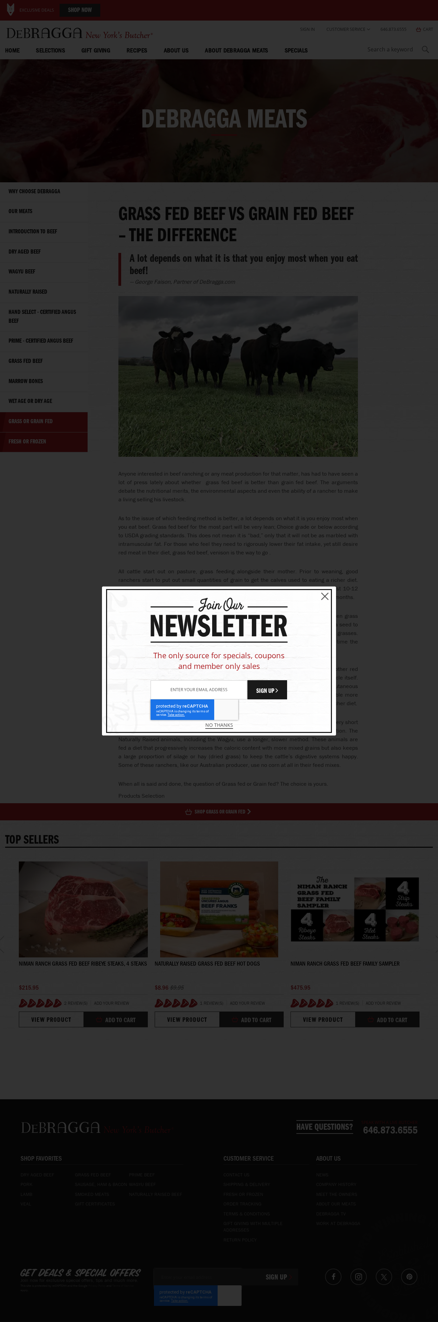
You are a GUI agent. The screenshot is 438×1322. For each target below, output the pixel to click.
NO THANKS (219, 725)
